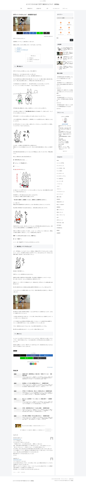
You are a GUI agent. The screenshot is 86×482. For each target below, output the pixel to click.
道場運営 (15, 350)
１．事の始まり (18, 48)
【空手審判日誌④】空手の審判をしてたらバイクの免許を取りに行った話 (65, 77)
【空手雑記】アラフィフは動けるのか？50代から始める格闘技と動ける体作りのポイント (65, 84)
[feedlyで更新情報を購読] (33, 364)
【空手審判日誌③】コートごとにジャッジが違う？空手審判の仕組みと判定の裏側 (65, 99)
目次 (32, 55)
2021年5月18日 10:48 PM (17, 459)
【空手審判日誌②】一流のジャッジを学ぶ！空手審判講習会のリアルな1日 (65, 105)
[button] (46, 33)
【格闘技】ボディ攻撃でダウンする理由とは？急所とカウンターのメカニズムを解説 (65, 92)
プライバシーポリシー (64, 478)
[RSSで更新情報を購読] (35, 364)
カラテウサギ (65, 124)
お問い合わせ (71, 478)
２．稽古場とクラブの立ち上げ (21, 49)
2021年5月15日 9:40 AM (17, 439)
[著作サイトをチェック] (31, 364)
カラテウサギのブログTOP (56, 478)
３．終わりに (18, 51)
